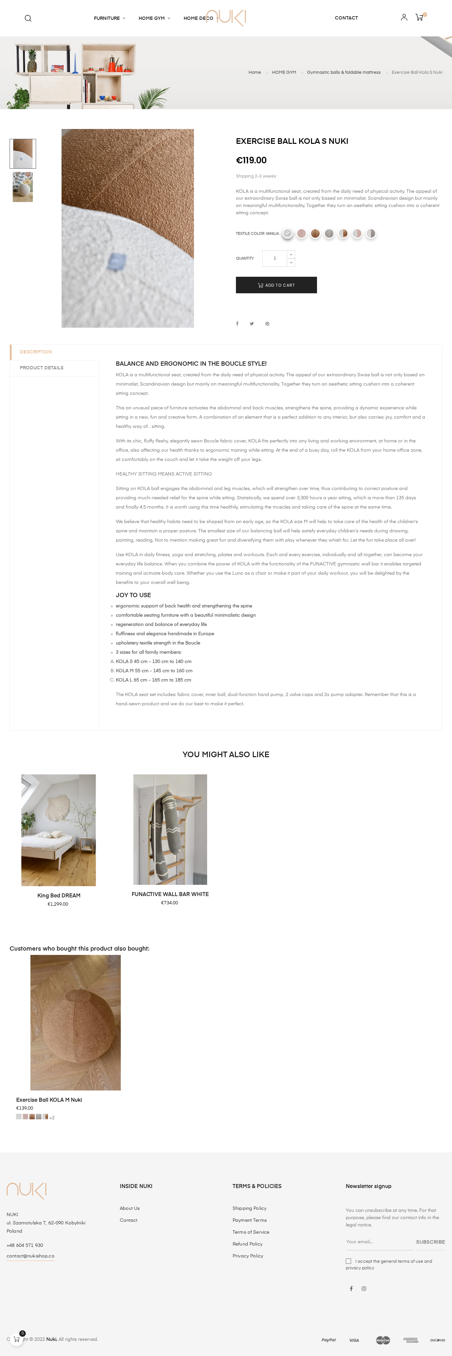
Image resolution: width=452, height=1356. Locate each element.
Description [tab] (36, 352)
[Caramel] (315, 233)
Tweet (252, 324)
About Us (130, 1208)
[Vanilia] (287, 233)
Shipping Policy (249, 1208)
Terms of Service (251, 1232)
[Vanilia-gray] (371, 233)
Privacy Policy (248, 1256)
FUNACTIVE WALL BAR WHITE (170, 894)
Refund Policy (247, 1244)
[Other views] (145, 960)
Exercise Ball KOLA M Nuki (49, 1100)
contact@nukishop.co (31, 1256)
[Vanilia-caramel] (343, 233)
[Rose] (301, 233)
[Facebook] (351, 1289)
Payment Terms (250, 1220)
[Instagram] (364, 1289)
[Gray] (329, 233)
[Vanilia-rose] (357, 233)
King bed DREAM (58, 896)
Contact (129, 1220)
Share (237, 324)
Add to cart (279, 285)
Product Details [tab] (42, 368)
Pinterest (267, 324)
